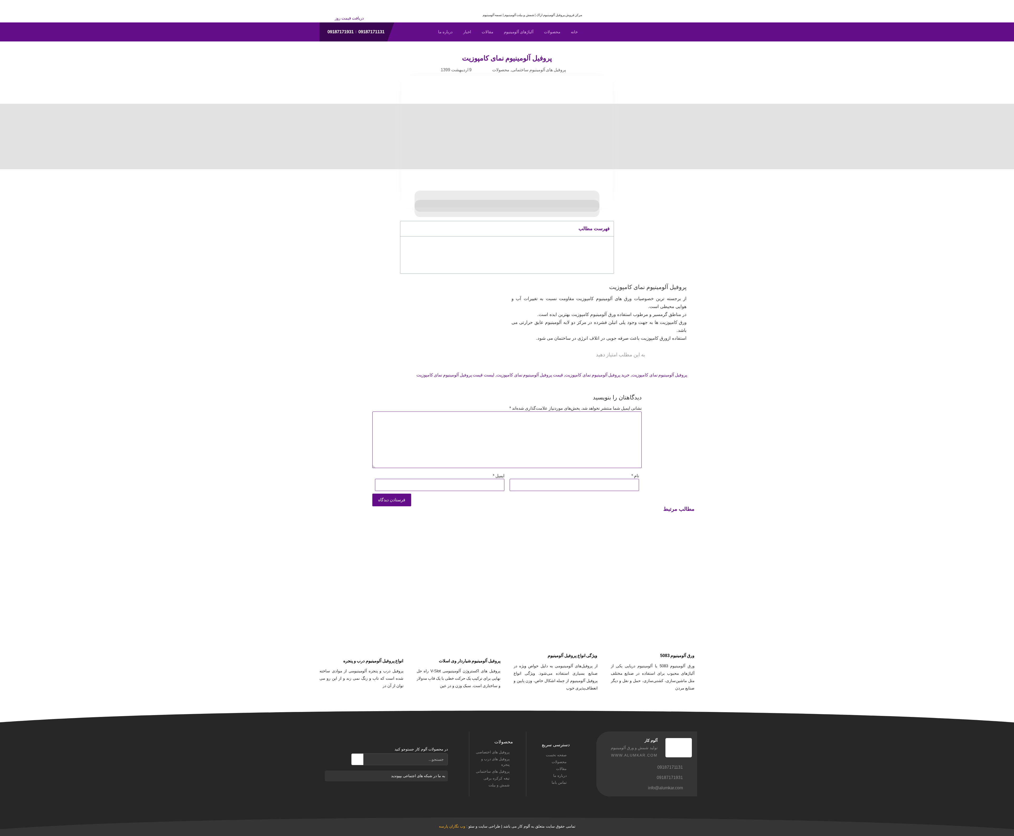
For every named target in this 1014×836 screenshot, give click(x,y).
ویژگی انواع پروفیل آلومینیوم (572, 655)
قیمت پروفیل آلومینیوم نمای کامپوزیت (529, 375)
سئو (471, 826)
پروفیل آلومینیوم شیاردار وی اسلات (469, 661)
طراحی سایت (489, 826)
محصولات (552, 32)
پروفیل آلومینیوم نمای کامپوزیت (659, 375)
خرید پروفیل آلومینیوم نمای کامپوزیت (597, 375)
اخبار (467, 32)
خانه (574, 32)
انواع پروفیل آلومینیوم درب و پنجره (373, 661)
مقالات (487, 32)
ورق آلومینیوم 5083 (677, 655)
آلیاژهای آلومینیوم (518, 32)
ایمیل (498, 476)
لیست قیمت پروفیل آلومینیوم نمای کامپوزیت (455, 375)
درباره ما (445, 32)
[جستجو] (357, 759)
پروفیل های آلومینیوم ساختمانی (538, 70)
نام (635, 476)
